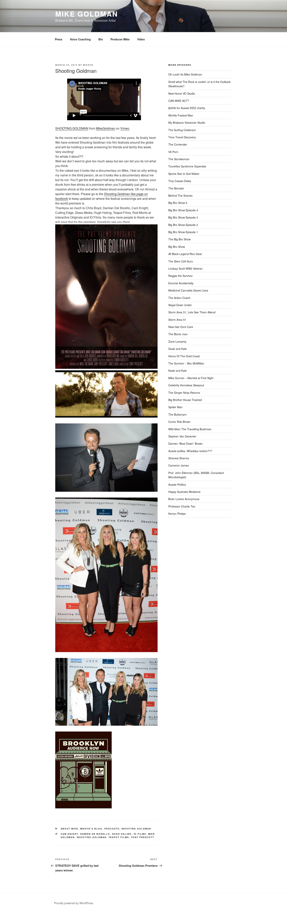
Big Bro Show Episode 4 (183, 210)
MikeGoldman (105, 128)
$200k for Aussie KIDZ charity (186, 108)
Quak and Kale (177, 349)
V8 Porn (173, 152)
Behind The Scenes (180, 195)
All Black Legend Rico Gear (185, 254)
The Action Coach (179, 298)
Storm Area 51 (177, 320)
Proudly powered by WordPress (73, 903)
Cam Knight (69, 833)
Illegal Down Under (180, 305)
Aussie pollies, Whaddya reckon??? (190, 451)
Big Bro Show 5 (177, 203)
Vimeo (124, 128)
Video (141, 39)
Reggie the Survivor (180, 276)
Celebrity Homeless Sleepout (186, 385)
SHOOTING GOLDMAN (71, 128)
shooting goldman (92, 837)
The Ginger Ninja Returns (184, 393)
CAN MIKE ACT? (178, 101)
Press (58, 39)
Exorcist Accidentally (180, 283)
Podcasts (111, 828)
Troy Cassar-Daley (179, 181)
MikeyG (88, 64)
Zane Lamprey (177, 341)
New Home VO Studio (181, 93)
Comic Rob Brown (179, 422)
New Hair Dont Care (180, 327)
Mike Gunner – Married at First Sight (190, 378)
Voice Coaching (80, 39)
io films (140, 833)
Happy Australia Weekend (184, 492)
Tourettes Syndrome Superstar (187, 166)
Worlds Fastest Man (180, 115)
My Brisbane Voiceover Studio (186, 122)
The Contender (177, 144)
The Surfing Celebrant (182, 130)
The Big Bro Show (179, 239)
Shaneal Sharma (178, 458)
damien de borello (95, 833)
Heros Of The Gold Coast (184, 356)
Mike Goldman (86, 14)
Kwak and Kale (177, 370)
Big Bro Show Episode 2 (183, 225)
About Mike (69, 828)
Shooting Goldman (136, 828)
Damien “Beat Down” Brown (185, 443)
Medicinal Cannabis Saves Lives (188, 290)
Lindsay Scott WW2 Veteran (185, 268)
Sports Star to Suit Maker (183, 174)
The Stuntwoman (178, 159)
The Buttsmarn (177, 414)
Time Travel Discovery (182, 137)
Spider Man (175, 407)
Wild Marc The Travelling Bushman (189, 429)
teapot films (119, 837)
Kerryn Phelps (177, 514)
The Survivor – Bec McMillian (186, 363)
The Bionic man (178, 334)
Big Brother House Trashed (185, 400)
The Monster (176, 188)
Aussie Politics (177, 484)
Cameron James (178, 465)
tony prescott (142, 837)
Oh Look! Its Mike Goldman (185, 74)
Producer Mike (120, 39)
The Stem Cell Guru (180, 261)
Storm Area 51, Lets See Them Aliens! (192, 312)
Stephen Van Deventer (182, 436)
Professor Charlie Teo (181, 506)
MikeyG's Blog (91, 828)
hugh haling (122, 833)
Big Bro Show (176, 247)
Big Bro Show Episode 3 (183, 217)
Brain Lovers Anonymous (183, 499)
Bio (100, 39)
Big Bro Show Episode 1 (183, 232)
